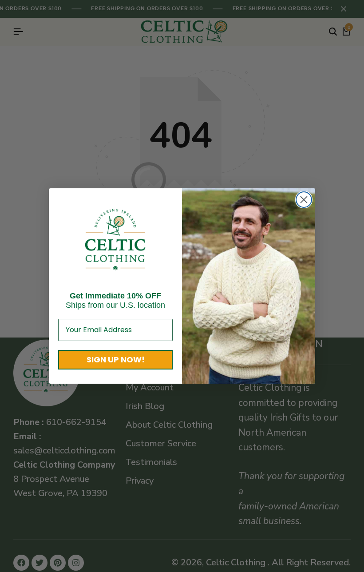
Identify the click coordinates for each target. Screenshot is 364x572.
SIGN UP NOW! (116, 359)
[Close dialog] (304, 199)
